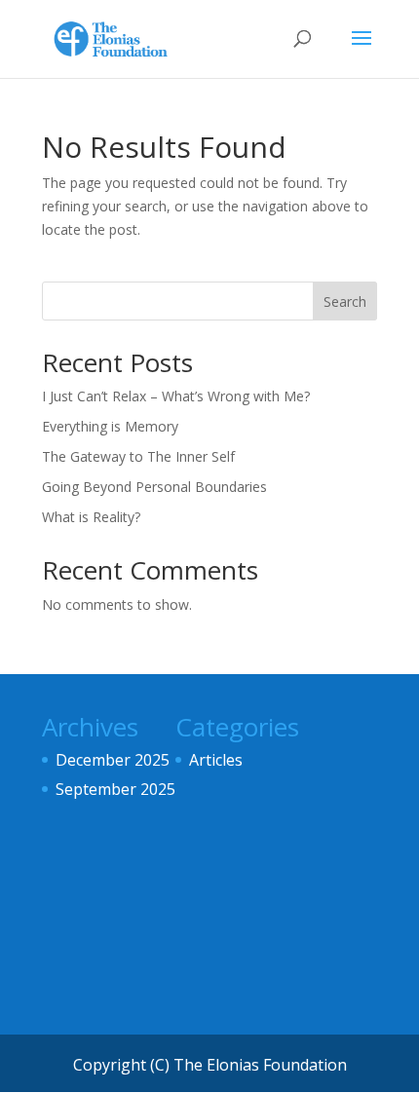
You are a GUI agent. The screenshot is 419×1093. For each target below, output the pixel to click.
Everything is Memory (110, 426)
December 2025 (113, 760)
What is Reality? (91, 517)
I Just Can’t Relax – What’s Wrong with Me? (176, 396)
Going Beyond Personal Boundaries (154, 486)
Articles (216, 760)
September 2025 (115, 789)
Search (345, 301)
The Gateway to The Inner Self (138, 456)
